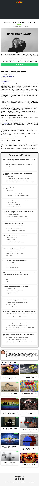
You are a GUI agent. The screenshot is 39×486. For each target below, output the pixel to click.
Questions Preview (5, 81)
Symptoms (3, 77)
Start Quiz (19, 64)
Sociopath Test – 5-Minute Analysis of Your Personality (29, 448)
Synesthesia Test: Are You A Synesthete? (29, 465)
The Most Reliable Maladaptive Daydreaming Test (29, 376)
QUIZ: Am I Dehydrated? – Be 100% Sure (29, 430)
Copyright (33, 481)
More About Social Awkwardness (7, 76)
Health (19, 24)
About (5, 481)
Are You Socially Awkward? (6, 80)
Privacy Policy (9, 481)
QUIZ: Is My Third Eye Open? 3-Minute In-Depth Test (10, 447)
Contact (7, 358)
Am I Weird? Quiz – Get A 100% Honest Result (29, 394)
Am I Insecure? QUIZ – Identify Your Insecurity (9, 429)
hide (11, 74)
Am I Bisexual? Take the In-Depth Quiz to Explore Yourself (9, 412)
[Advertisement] (19, 12)
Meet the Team (15, 481)
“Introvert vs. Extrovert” (8, 138)
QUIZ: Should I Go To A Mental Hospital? (29, 412)
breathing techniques (5, 123)
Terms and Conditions (22, 481)
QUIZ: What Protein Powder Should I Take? (10, 394)
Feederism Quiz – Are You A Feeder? (10, 377)
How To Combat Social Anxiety (7, 78)
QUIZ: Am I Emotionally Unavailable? (10, 463)
